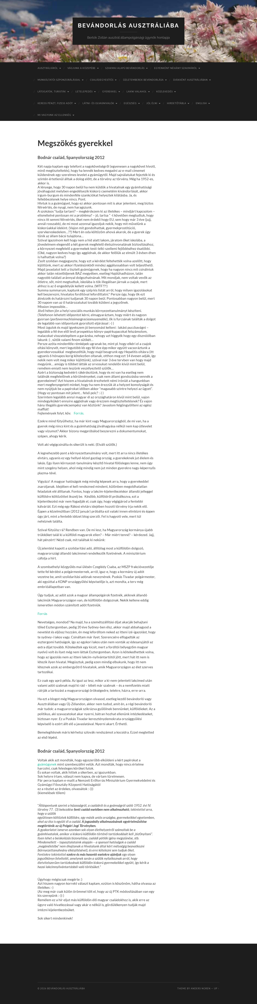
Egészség (130, 103)
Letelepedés (84, 91)
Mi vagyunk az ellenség (54, 115)
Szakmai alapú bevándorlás (125, 68)
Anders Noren (200, 988)
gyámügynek (47, 764)
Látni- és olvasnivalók (98, 103)
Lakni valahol (137, 91)
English (201, 103)
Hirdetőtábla (176, 103)
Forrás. (78, 413)
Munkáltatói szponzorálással (59, 79)
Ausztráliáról (48, 68)
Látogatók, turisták (52, 91)
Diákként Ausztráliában (190, 79)
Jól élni (151, 103)
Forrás (42, 614)
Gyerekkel (109, 91)
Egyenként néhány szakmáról (175, 68)
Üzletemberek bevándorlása (143, 79)
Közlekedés (164, 91)
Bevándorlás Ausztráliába (128, 25)
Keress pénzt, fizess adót (55, 103)
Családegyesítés (101, 79)
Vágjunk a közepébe (81, 68)
